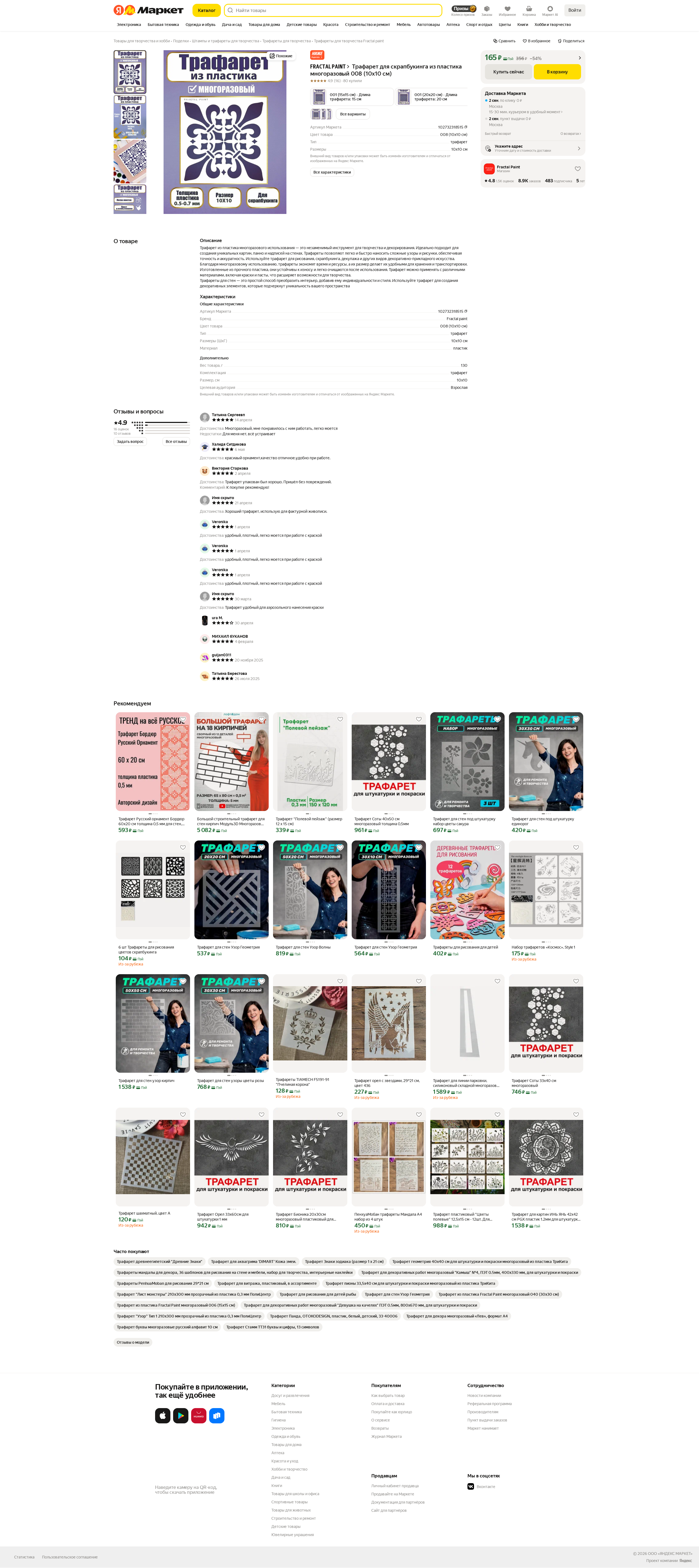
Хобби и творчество (289, 1469)
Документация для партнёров (398, 1502)
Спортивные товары (289, 1502)
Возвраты (380, 1428)
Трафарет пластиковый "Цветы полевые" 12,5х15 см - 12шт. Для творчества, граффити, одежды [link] (461, 1217)
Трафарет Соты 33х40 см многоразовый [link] (534, 1083)
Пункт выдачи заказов (487, 1420)
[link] (160, 1261)
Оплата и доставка (387, 1404)
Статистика (24, 1557)
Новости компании (484, 1395)
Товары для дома (286, 1444)
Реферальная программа (489, 1404)
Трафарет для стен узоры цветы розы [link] (230, 1080)
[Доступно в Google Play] (180, 1422)
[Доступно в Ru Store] (216, 1422)
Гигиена (278, 1420)
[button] (317, 55)
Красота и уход (284, 1461)
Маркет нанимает (483, 1428)
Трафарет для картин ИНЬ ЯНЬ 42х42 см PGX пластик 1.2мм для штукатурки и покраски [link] (546, 1217)
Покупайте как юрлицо (391, 1412)
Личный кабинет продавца (395, 1486)
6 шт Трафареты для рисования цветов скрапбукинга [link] (146, 949)
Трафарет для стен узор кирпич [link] (146, 1080)
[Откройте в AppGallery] (198, 1422)
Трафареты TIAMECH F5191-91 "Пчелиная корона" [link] (302, 1082)
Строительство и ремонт (293, 1518)
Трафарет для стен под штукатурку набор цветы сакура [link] (464, 821)
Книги (276, 1485)
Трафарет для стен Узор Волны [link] (303, 947)
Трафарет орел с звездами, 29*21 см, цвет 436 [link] (387, 1083)
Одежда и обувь (285, 1436)
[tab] (129, 25)
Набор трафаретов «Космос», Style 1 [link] (543, 947)
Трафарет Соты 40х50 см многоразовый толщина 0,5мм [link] (381, 821)
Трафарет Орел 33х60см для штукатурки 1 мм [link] (222, 1216)
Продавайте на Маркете (392, 1494)
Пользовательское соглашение (70, 1557)
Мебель (278, 1404)
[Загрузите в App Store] (162, 1422)
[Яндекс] (685, 1560)
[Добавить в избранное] (183, 719)
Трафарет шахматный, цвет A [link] (144, 1213)
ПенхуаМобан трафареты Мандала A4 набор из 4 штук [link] (388, 1216)
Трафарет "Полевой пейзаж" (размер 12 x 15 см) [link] (309, 821)
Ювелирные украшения (292, 1535)
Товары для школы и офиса (295, 1494)
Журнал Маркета (386, 1436)
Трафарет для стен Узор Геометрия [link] (228, 947)
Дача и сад (280, 1477)
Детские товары (286, 1526)
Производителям (482, 1412)
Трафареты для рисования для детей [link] (465, 947)
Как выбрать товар (388, 1395)
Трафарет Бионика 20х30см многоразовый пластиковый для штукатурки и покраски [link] (304, 1217)
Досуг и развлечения (290, 1395)
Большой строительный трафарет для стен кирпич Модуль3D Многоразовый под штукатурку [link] (231, 821)
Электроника (283, 1428)
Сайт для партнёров (389, 1510)
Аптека (277, 1453)
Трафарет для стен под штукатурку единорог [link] (543, 821)
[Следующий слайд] (288, 132)
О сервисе (380, 1420)
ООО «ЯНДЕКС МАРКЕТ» (670, 1553)
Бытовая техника (286, 1412)
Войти (574, 10)
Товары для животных (291, 1510)
